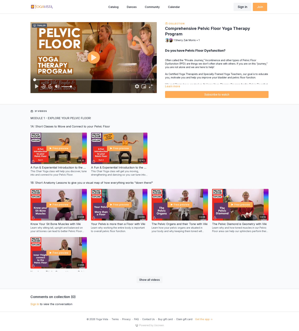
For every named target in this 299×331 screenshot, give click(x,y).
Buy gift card (165, 319)
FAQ (136, 319)
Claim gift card (184, 319)
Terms (115, 319)
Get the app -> (203, 319)
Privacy (126, 319)
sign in (34, 304)
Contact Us (148, 319)
